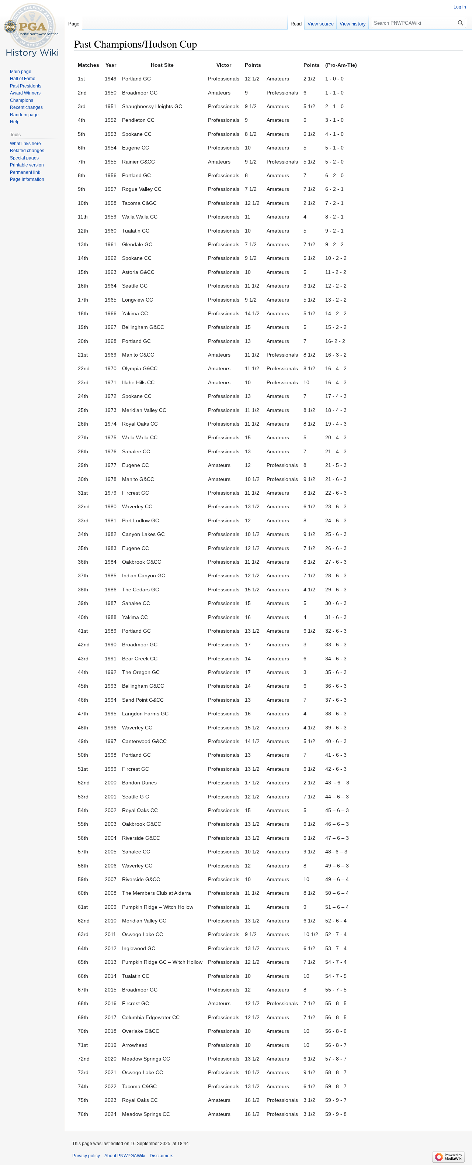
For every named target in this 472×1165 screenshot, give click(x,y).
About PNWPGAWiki (124, 1155)
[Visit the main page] (32, 29)
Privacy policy (86, 1155)
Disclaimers (161, 1155)
